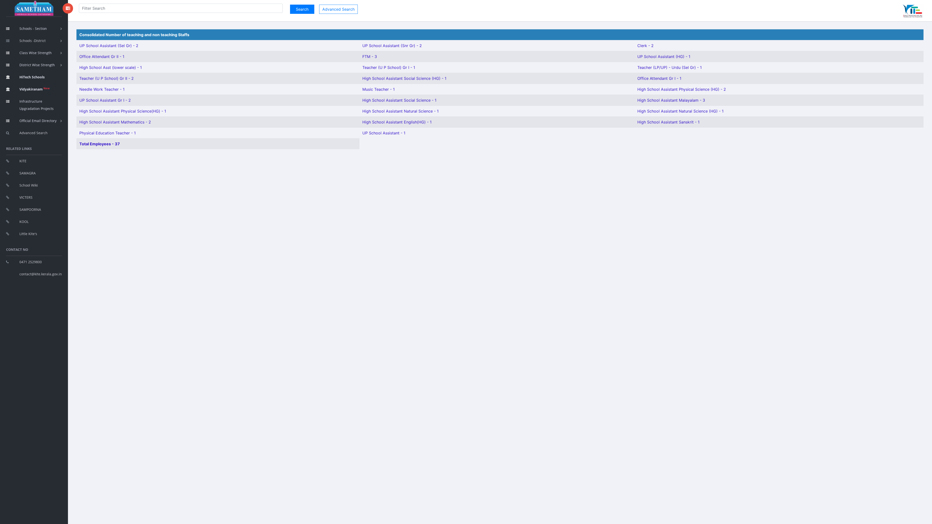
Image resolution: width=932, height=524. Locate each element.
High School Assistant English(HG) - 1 (397, 122)
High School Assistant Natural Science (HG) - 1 (680, 111)
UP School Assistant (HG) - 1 (663, 56)
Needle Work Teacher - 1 (102, 89)
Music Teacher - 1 (378, 89)
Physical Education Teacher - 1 (107, 133)
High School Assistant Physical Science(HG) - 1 (122, 111)
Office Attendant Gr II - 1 (101, 56)
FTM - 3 (369, 56)
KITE (22, 161)
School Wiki (28, 185)
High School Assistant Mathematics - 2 (115, 122)
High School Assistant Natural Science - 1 (400, 111)
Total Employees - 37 (99, 143)
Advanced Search (33, 133)
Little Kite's (28, 233)
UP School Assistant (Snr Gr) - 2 (392, 45)
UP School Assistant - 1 (383, 133)
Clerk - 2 (645, 45)
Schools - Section (33, 28)
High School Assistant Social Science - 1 (399, 100)
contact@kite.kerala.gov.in (40, 274)
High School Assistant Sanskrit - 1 (668, 122)
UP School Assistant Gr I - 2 (105, 100)
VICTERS (26, 197)
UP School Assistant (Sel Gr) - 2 (108, 45)
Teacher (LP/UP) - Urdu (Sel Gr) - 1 (669, 67)
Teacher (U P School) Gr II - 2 (106, 78)
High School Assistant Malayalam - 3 (671, 100)
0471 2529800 (30, 262)
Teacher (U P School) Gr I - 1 (388, 67)
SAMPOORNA (30, 209)
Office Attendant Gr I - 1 (659, 78)
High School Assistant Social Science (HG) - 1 (404, 78)
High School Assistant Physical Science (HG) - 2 (681, 89)
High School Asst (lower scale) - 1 (110, 67)
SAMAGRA (27, 173)
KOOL (24, 221)
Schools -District (32, 40)
